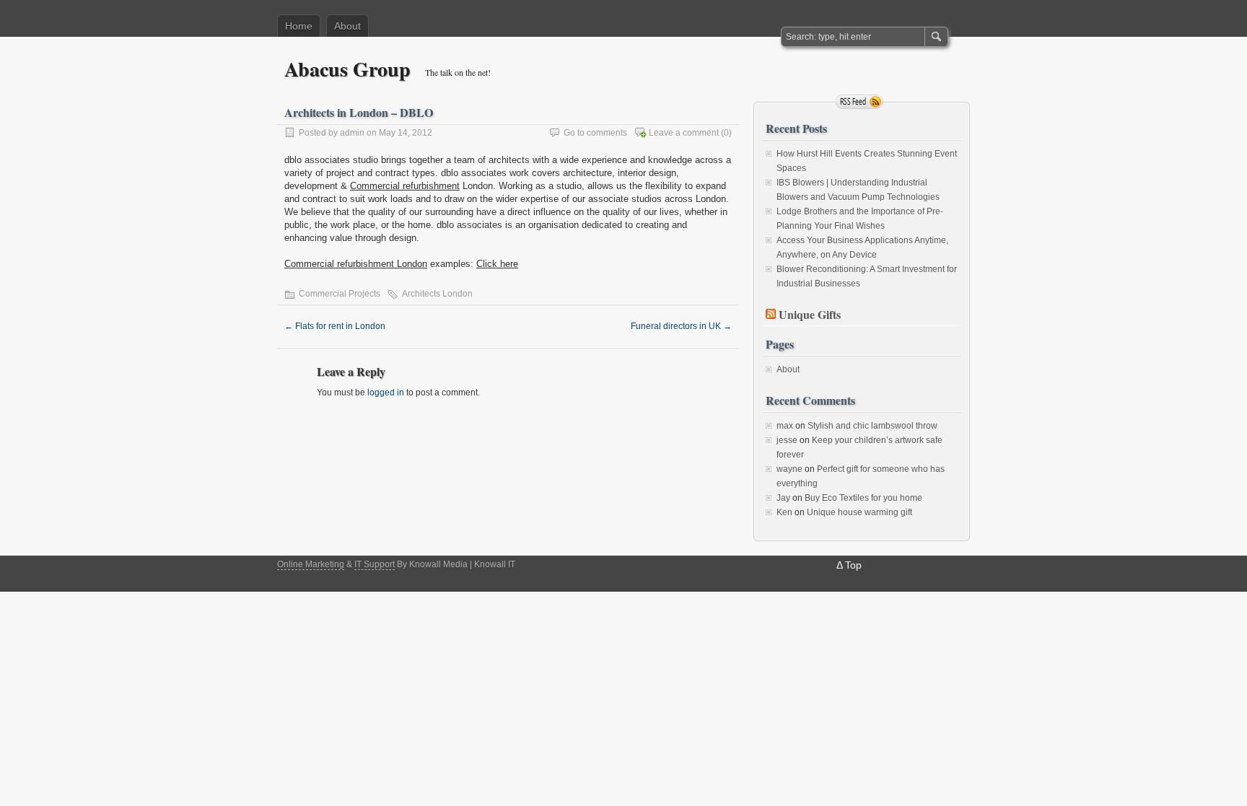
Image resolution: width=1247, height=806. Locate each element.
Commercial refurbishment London (355, 263)
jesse (786, 440)
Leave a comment (684, 133)
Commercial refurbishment (405, 185)
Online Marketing (310, 564)
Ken (784, 512)
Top (853, 565)
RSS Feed (859, 102)
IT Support (374, 564)
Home (298, 26)
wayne (789, 469)
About (347, 26)
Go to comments (595, 133)
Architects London (437, 294)
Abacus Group (347, 69)
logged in (385, 392)
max (784, 426)
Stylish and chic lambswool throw (872, 426)
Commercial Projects (339, 294)
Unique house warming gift (859, 512)
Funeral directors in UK (681, 326)
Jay (783, 498)
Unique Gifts (810, 314)
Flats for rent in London (334, 326)
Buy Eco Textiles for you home (863, 498)
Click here (497, 263)
